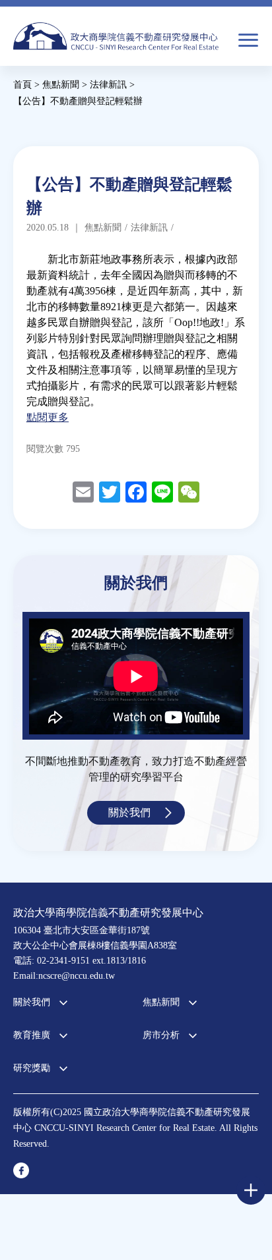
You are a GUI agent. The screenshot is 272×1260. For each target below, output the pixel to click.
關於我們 (129, 812)
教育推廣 (31, 1035)
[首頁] (116, 41)
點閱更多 (47, 417)
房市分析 (161, 1035)
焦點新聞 (161, 1002)
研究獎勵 (31, 1068)
